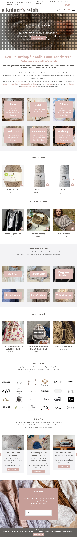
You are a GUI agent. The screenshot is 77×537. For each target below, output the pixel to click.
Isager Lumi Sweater (64, 234)
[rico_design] (71, 399)
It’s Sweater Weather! (64, 452)
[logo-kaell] (58, 400)
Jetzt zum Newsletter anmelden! (38, 513)
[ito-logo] (45, 407)
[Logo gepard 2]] (6, 391)
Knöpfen (23, 84)
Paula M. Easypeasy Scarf (13, 234)
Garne (20, 81)
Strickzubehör (13, 84)
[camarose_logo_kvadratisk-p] (58, 391)
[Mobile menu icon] (73, 9)
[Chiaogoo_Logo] (6, 382)
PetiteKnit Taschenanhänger (63, 346)
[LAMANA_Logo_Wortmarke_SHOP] (6, 407)
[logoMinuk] (45, 399)
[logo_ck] (32, 382)
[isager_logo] (32, 407)
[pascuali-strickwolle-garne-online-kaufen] (19, 407)
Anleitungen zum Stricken (29, 86)
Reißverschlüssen (31, 84)
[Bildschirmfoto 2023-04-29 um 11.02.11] (71, 382)
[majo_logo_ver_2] (58, 407)
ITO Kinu (63, 190)
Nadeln (5, 84)
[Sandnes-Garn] (71, 391)
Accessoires (49, 84)
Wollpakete (70, 84)
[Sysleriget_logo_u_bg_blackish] (19, 391)
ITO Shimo (38, 190)
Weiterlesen (12, 469)
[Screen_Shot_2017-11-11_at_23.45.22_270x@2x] (45, 391)
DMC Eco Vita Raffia (13, 190)
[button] (4, 179)
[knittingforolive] (32, 391)
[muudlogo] (32, 399)
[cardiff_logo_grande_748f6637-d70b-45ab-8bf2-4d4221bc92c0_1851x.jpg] (71, 407)
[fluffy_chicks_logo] (19, 399)
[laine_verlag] (58, 382)
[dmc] (6, 400)
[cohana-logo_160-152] (45, 382)
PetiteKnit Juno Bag (38, 234)
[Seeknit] (19, 382)
